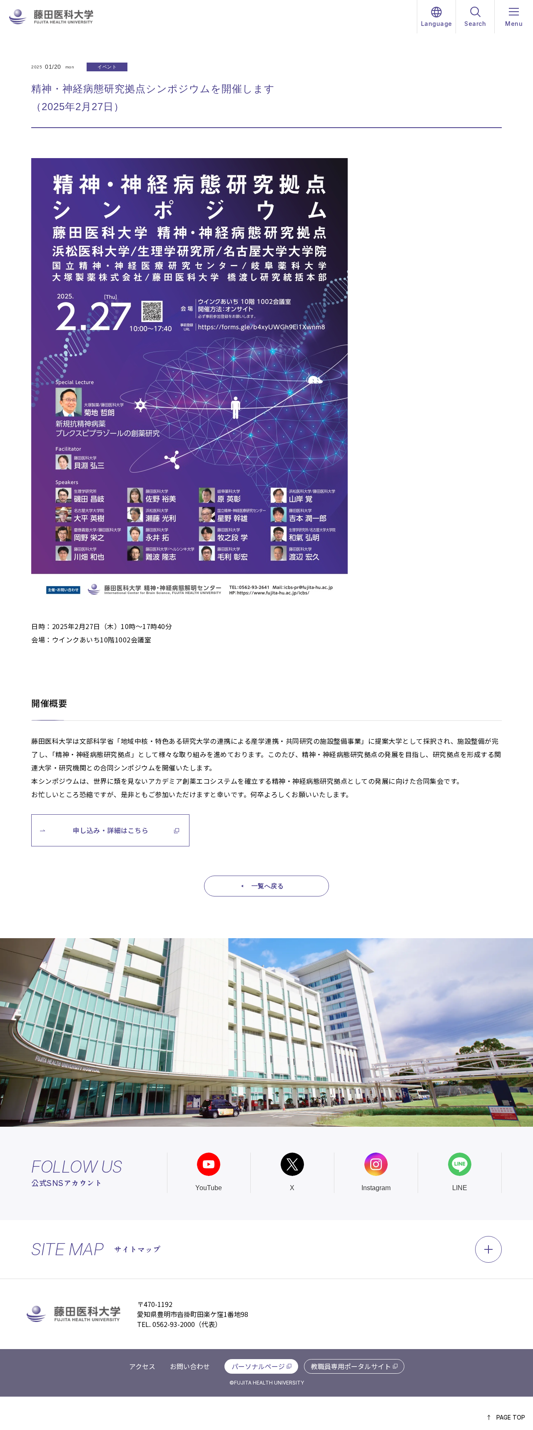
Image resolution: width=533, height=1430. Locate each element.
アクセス (142, 1366)
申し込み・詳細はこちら (111, 830)
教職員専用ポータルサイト (351, 1366)
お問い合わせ (190, 1366)
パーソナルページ (258, 1366)
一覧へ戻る (268, 885)
